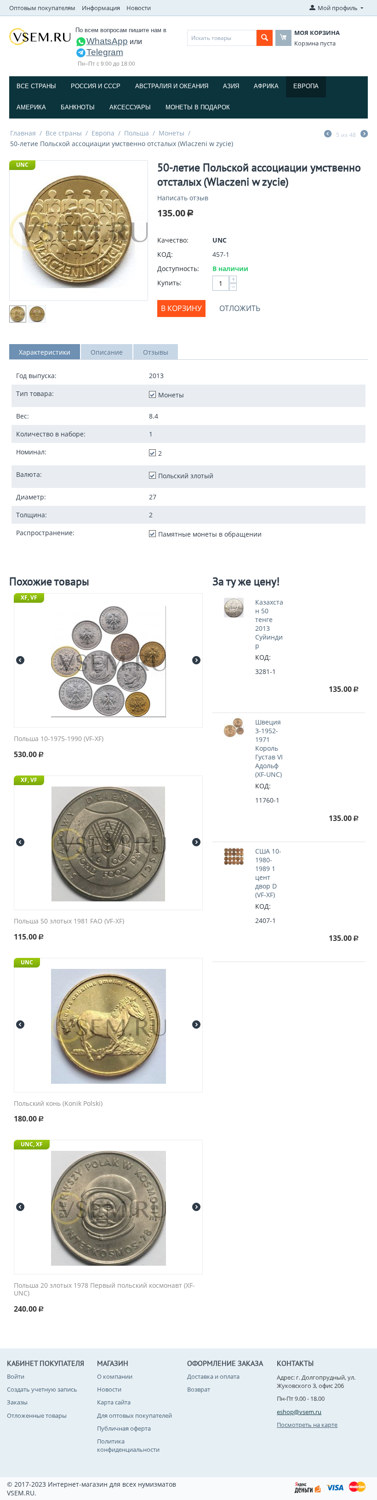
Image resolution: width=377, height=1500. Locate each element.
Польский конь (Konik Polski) (58, 1104)
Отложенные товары (37, 1415)
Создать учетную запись (42, 1389)
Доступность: (178, 268)
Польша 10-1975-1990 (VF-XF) (58, 739)
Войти (15, 1376)
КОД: (165, 254)
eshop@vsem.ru (299, 1412)
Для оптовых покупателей (134, 1415)
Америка (31, 107)
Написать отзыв (182, 197)
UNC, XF (32, 1144)
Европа (306, 86)
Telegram (104, 52)
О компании (114, 1376)
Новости (138, 8)
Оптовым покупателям (42, 8)
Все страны (36, 86)
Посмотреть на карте (307, 1425)
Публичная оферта (124, 1428)
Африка (266, 86)
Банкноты (78, 107)
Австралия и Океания (171, 86)
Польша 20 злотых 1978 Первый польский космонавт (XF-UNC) (104, 1289)
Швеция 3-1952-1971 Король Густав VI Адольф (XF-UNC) (269, 748)
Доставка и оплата (213, 1376)
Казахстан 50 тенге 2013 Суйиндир (269, 624)
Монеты (171, 133)
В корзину (181, 308)
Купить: (169, 282)
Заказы (17, 1402)
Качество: (172, 240)
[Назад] (327, 134)
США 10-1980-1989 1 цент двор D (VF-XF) (268, 873)
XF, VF (29, 597)
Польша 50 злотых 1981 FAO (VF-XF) (69, 921)
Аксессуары (130, 107)
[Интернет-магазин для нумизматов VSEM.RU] (39, 36)
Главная (23, 133)
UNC (22, 165)
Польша (136, 133)
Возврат (198, 1389)
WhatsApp (107, 41)
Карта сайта (114, 1402)
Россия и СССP (95, 86)
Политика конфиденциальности (128, 1445)
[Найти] (265, 38)
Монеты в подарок (198, 107)
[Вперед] (364, 134)
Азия (231, 86)
